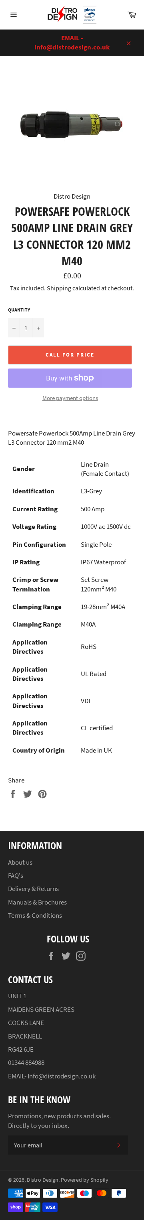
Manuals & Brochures (37, 902)
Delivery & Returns (33, 888)
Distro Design (42, 1180)
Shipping (59, 288)
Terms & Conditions (35, 915)
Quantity (19, 310)
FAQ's (15, 875)
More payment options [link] (70, 398)
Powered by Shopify (84, 1180)
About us (20, 862)
